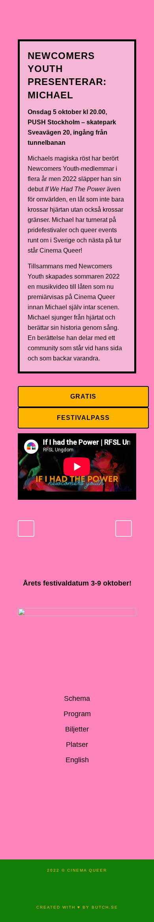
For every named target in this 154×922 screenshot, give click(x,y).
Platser (77, 744)
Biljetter (77, 729)
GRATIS (83, 396)
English (77, 760)
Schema (77, 698)
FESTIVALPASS (83, 417)
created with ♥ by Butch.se (77, 907)
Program (77, 714)
